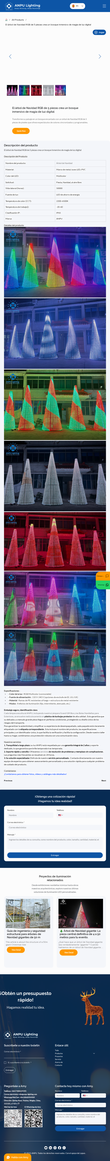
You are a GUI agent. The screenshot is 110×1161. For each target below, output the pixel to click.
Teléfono (60, 810)
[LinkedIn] (50, 1147)
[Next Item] (99, 56)
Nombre (10, 810)
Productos (59, 1053)
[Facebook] (59, 1147)
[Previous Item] (10, 56)
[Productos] (94, 1053)
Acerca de (59, 1062)
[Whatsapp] (64, 1147)
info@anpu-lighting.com (28, 1094)
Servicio (58, 1059)
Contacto (58, 1065)
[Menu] (104, 6)
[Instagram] (55, 1147)
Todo (57, 1050)
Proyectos (59, 1056)
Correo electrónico (16, 822)
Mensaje (11, 834)
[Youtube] (45, 1147)
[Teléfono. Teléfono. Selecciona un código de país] (60, 815)
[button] (103, 576)
